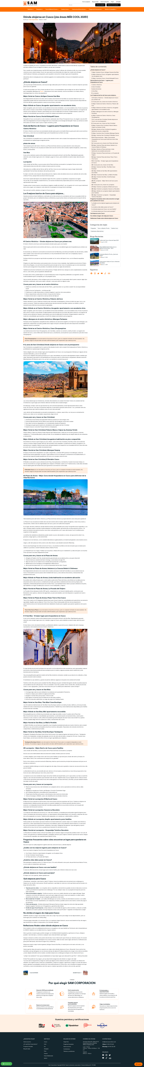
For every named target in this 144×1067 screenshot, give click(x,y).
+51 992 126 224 (108, 1046)
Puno (45, 1051)
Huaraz (46, 1053)
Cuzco (42, 91)
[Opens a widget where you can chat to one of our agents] (138, 1064)
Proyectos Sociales (28, 1046)
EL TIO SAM (93, 1065)
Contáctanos (66, 1049)
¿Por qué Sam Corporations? (30, 1044)
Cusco (45, 1041)
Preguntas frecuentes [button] (95, 9)
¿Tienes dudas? (100, 5)
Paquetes (39, 9)
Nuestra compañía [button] (110, 9)
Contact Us (7, 1064)
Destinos (30, 9)
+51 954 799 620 (108, 1044)
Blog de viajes (26, 1048)
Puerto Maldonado (48, 1055)
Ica (45, 1046)
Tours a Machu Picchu (51, 9)
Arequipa (46, 1048)
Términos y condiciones (69, 1051)
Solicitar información (113, 5)
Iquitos (45, 1058)
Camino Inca (64, 9)
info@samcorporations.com (109, 1041)
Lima (45, 1044)
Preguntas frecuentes (68, 1044)
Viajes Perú (66, 1041)
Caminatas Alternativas (78, 9)
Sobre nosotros (27, 1041)
